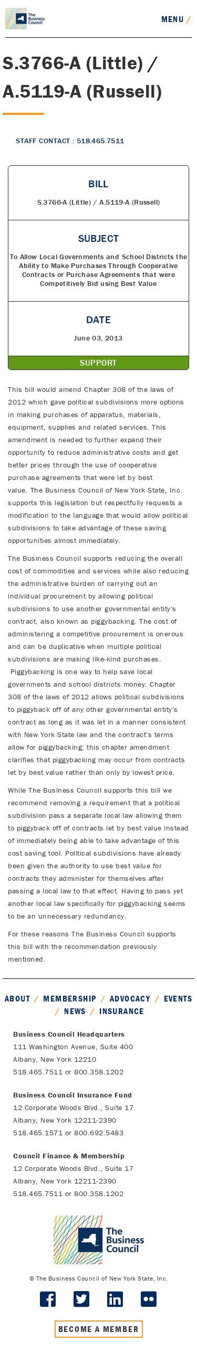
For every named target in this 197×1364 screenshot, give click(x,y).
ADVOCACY (130, 998)
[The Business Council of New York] (25, 18)
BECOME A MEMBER (98, 1329)
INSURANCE (121, 1011)
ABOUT (17, 998)
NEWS (75, 1011)
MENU (176, 19)
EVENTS (178, 998)
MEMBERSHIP (69, 998)
